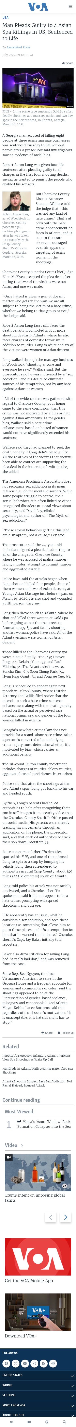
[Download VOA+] (38, 1312)
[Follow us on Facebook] (6, 1363)
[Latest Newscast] (11, 1422)
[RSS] (43, 1363)
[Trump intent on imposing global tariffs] (38, 1172)
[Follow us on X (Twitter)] (15, 1363)
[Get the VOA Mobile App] (38, 1257)
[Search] (64, 1422)
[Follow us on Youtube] (25, 1363)
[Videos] (29, 1422)
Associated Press (18, 47)
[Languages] (47, 1422)
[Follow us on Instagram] (34, 1363)
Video (11, 1145)
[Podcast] (53, 1363)
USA (5, 17)
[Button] (68, 63)
